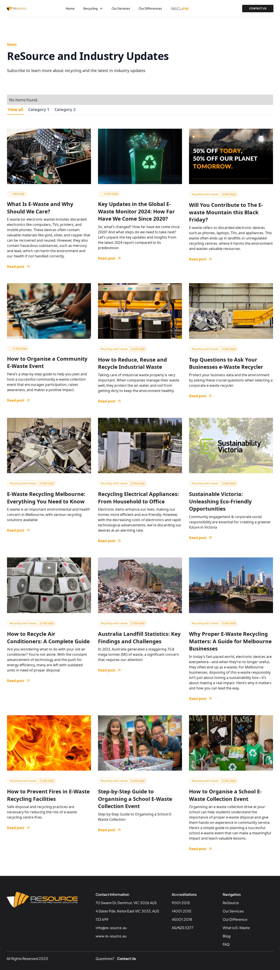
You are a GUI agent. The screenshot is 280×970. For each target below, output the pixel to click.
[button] (93, 8)
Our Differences (150, 8)
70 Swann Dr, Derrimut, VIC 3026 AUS (126, 902)
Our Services (121, 8)
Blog (227, 936)
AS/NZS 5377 (182, 927)
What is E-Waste (236, 927)
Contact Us (126, 958)
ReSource (231, 902)
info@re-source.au (111, 927)
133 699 (102, 919)
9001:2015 (181, 902)
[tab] (15, 110)
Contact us (257, 8)
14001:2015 (181, 911)
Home (70, 8)
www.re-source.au (111, 936)
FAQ (226, 944)
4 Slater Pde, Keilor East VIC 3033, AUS (127, 911)
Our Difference (235, 919)
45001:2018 (182, 919)
